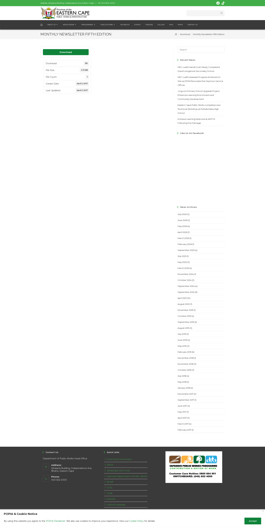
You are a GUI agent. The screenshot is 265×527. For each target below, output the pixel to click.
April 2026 (182, 232)
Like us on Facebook (192, 133)
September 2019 (186, 322)
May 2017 (182, 412)
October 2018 (184, 370)
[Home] (176, 34)
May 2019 (182, 346)
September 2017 (186, 400)
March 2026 (183, 238)
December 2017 (185, 394)
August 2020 (184, 304)
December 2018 (186, 358)
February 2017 (184, 430)
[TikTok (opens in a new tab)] (223, 3)
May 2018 (182, 382)
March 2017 (183, 424)
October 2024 (185, 280)
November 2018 (185, 364)
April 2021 (182, 298)
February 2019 (184, 352)
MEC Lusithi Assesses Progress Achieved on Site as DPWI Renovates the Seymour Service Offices (200, 81)
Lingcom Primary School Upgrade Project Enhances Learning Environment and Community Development (199, 95)
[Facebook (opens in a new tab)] (218, 3)
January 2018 (184, 388)
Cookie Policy (136, 521)
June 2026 (183, 220)
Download (66, 52)
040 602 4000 (108, 3)
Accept (253, 521)
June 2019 (182, 340)
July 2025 (182, 256)
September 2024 (186, 286)
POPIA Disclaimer (55, 521)
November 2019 (185, 310)
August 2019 (183, 328)
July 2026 (182, 214)
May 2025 (182, 262)
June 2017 (182, 406)
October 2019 (184, 316)
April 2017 (182, 418)
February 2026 (185, 244)
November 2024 (186, 274)
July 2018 (182, 376)
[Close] (263, 510)
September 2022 (186, 292)
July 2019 (182, 334)
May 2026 (182, 226)
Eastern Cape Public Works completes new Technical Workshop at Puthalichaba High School (199, 109)
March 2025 (183, 268)
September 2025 (186, 250)
